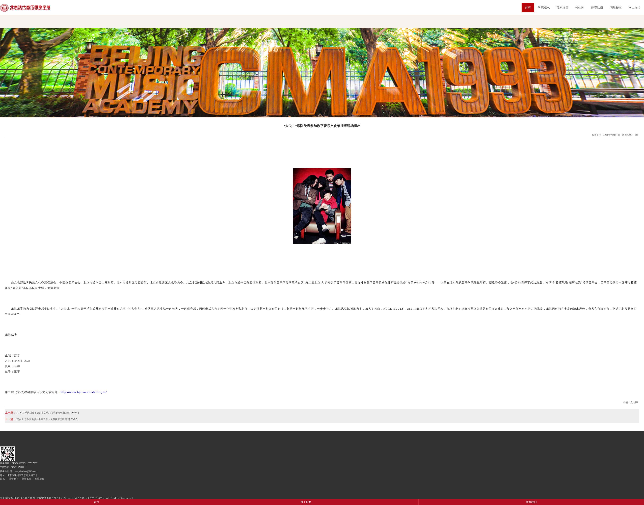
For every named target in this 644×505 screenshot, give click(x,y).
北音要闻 (13, 478)
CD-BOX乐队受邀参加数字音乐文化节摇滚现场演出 (42, 412)
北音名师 (26, 478)
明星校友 (616, 7)
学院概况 (544, 7)
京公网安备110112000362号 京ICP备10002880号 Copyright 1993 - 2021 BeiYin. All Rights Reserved (66, 498)
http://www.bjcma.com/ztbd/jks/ (84, 392)
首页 (528, 7)
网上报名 (635, 7)
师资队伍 (597, 7)
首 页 (2, 478)
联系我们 (531, 502)
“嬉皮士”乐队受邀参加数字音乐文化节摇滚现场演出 (42, 419)
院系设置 (562, 7)
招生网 (579, 7)
